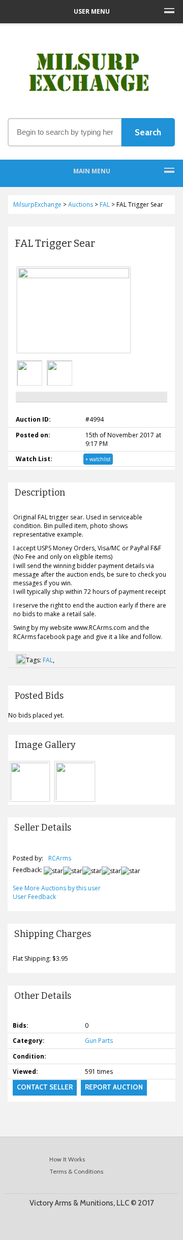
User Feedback (34, 896)
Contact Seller (45, 1087)
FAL (48, 660)
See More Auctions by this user (57, 888)
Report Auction (114, 1087)
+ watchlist (98, 459)
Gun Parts (99, 1040)
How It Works (67, 1159)
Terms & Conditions (76, 1171)
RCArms (59, 858)
